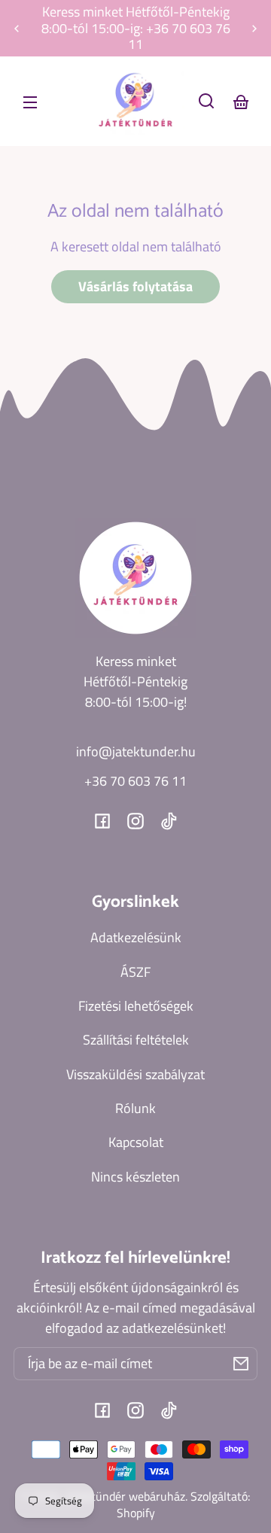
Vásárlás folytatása (135, 286)
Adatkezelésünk (135, 937)
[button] (206, 100)
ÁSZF (135, 972)
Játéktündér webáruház (125, 1496)
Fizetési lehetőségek (135, 1006)
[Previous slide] (16, 28)
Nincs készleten (135, 1176)
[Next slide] (254, 28)
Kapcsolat (135, 1142)
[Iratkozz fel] (240, 1363)
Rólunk (135, 1108)
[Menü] (30, 100)
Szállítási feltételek (136, 1040)
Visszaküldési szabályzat (135, 1074)
